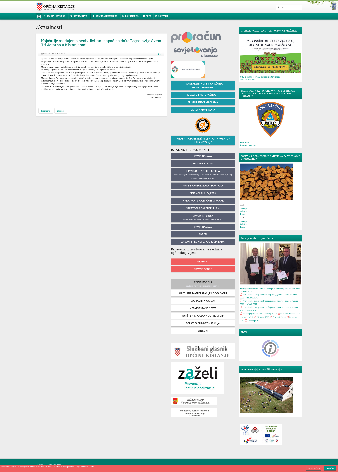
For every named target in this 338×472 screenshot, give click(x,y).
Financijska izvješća (203, 193)
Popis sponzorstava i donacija (203, 185)
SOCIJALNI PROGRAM (203, 300)
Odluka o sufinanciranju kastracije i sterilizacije (260, 77)
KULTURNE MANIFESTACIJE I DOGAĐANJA (202, 293)
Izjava (242, 214)
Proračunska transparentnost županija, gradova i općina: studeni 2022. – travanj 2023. (270, 290)
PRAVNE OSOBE (203, 269)
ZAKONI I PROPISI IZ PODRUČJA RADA (202, 241)
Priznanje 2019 (263, 317)
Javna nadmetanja (203, 109)
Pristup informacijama (203, 102)
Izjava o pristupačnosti (203, 94)
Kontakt (163, 16)
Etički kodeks (202, 284)
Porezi (203, 234)
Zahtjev (243, 211)
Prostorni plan (203, 163)
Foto (148, 16)
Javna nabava (203, 155)
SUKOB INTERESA (202, 217)
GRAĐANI (202, 261)
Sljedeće (60, 111)
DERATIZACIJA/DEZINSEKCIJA (203, 323)
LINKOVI (203, 330)
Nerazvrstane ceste (202, 308)
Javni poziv (244, 142)
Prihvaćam (329, 468)
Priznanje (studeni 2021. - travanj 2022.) (260, 313)
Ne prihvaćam (314, 468)
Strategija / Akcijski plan (202, 208)
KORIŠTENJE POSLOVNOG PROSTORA (202, 315)
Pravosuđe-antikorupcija (203, 174)
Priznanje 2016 (254, 320)
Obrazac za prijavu (248, 145)
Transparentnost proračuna (203, 85)
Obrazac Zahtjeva (247, 79)
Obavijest (244, 208)
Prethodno (45, 111)
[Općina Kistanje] (56, 6)
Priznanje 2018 (279, 317)
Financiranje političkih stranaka (202, 200)
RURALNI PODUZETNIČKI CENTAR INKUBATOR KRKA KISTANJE (203, 140)
